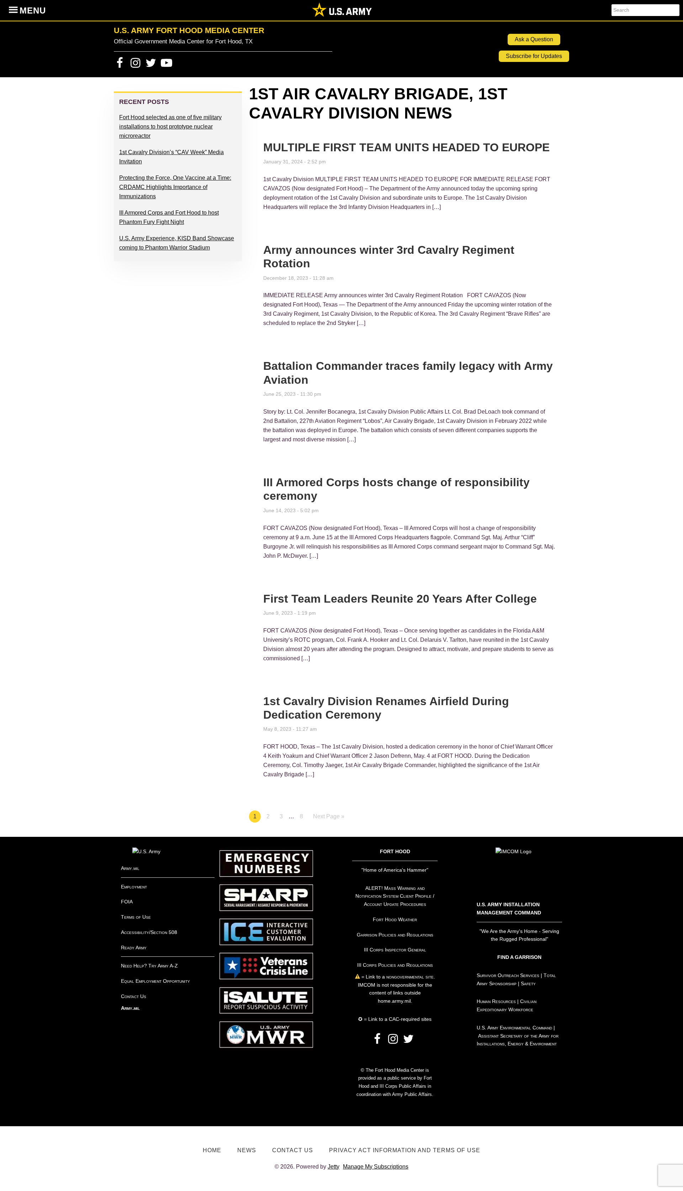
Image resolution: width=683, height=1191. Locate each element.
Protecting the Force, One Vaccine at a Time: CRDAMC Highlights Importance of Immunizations (175, 187)
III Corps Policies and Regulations (395, 965)
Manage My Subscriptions (375, 1167)
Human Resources (496, 1001)
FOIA (127, 901)
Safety (528, 983)
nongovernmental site (409, 977)
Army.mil (130, 868)
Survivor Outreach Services (508, 975)
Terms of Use (136, 917)
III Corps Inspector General (395, 950)
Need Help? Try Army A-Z (149, 966)
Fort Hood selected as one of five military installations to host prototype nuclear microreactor (170, 126)
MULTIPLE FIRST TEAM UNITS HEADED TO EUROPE (406, 147)
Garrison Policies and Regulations (395, 935)
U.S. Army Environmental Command (514, 1027)
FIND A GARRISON (519, 957)
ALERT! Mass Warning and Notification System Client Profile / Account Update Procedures (394, 896)
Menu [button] (33, 10)
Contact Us (133, 996)
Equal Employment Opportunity (155, 981)
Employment (134, 887)
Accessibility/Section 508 (149, 932)
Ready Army (134, 947)
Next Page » (328, 816)
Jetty (333, 1167)
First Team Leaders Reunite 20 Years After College (400, 598)
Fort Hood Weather (395, 919)
